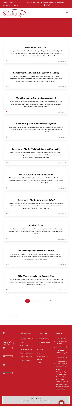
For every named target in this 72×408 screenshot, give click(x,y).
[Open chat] (61, 403)
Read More (61, 61)
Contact (39, 353)
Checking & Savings (43, 338)
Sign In (16, 5)
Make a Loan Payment (33, 2)
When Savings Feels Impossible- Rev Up (36, 251)
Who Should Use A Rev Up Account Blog (36, 276)
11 (50, 301)
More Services (41, 346)
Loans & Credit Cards (43, 342)
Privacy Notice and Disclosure (42, 358)
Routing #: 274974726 (9, 2)
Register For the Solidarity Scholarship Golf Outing (36, 73)
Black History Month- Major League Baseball (36, 98)
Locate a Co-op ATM (26, 349)
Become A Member (25, 360)
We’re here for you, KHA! (36, 47)
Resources (40, 349)
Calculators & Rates (48, 2)
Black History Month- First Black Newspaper (36, 124)
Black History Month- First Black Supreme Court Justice (36, 149)
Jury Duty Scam (36, 225)
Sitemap (39, 362)
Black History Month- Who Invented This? (36, 200)
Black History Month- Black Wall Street (36, 175)
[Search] (63, 316)
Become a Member (59, 2)
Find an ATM (6, 5)
